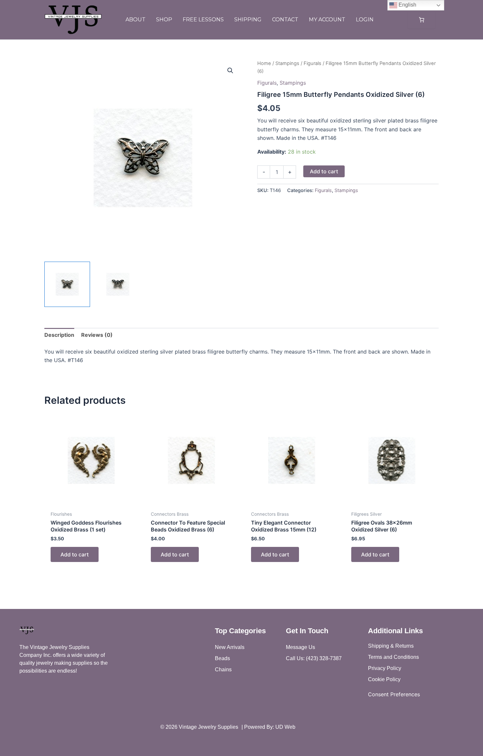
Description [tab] (59, 335)
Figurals (312, 63)
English (406, 5)
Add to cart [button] (74, 554)
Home (264, 63)
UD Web (285, 727)
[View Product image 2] (118, 284)
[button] (230, 70)
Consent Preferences (394, 694)
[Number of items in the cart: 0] (421, 20)
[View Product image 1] (67, 284)
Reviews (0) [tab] (97, 335)
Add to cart (324, 171)
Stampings (287, 63)
